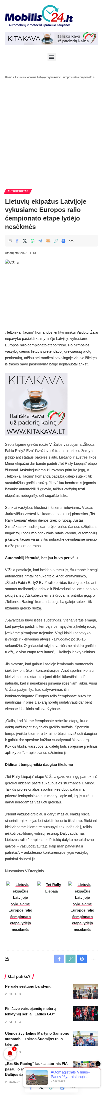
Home (8, 77)
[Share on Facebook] (17, 241)
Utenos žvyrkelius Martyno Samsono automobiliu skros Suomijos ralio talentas (37, 1038)
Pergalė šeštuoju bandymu (28, 986)
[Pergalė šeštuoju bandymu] (85, 991)
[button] (52, 57)
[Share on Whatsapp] (32, 241)
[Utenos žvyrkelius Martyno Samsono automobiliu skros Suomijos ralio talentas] (85, 1038)
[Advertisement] (51, 133)
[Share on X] (24, 241)
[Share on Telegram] (40, 241)
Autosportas (18, 191)
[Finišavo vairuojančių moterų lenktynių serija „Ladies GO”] (85, 1013)
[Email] (48, 241)
